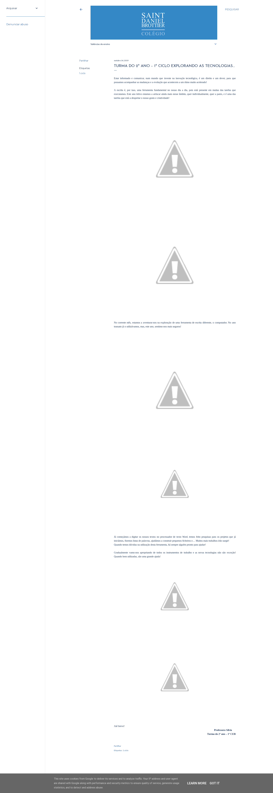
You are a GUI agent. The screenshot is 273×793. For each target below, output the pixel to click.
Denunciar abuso (17, 24)
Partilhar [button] (83, 60)
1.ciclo (82, 73)
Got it (215, 783)
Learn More (196, 783)
